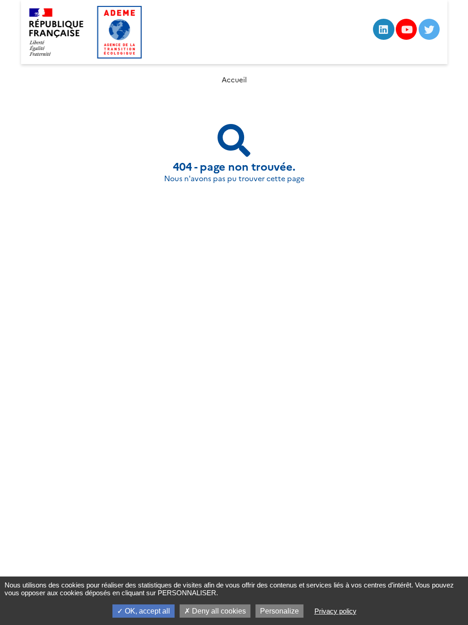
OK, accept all (146, 611)
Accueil (234, 79)
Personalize (279, 611)
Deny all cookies (218, 611)
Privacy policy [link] (335, 611)
